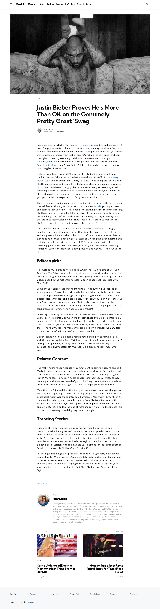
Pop (72, 4)
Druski (97, 206)
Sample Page (95, 594)
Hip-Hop (50, 4)
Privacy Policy (75, 594)
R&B (67, 4)
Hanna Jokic (49, 129)
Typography (134, 594)
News (41, 4)
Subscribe (113, 594)
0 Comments (59, 132)
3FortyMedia (32, 602)
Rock (79, 4)
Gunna (54, 165)
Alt (91, 4)
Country (59, 4)
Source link (43, 483)
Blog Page (14, 594)
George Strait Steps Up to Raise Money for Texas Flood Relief (105, 569)
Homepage (54, 594)
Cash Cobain (43, 165)
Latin (85, 4)
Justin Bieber (81, 144)
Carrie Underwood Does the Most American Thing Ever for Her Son (56, 569)
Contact (33, 594)
